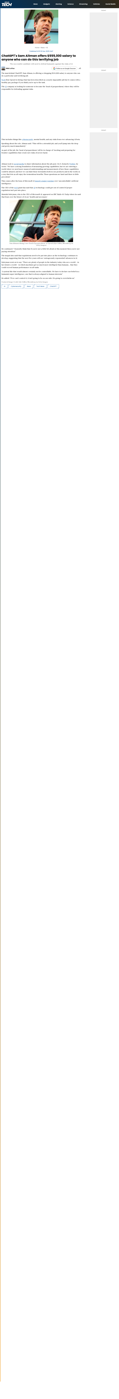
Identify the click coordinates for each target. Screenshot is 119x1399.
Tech (3, 80)
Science (70, 4)
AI (47, 48)
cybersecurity (27, 139)
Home (37, 48)
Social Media (110, 4)
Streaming (83, 4)
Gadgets (46, 4)
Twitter (72, 164)
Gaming (59, 4)
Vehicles (96, 4)
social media (19, 164)
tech (16, 188)
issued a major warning (44, 181)
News (35, 4)
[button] (80, 68)
